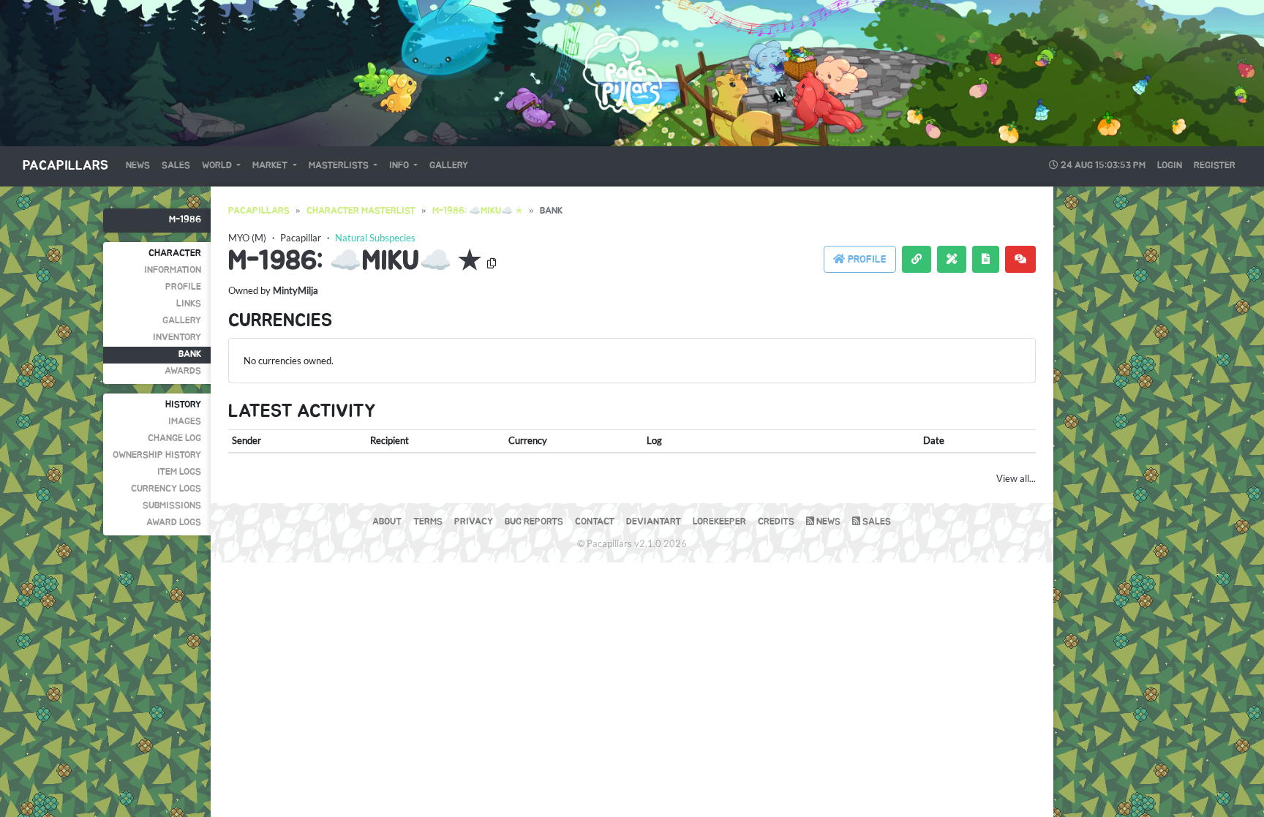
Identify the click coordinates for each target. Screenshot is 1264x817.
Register (1214, 165)
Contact (594, 522)
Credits (776, 522)
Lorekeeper (719, 522)
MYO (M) (247, 238)
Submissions (172, 506)
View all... (1016, 478)
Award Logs (173, 522)
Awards (183, 371)
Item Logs (179, 472)
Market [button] (271, 165)
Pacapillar (300, 238)
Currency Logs (166, 489)
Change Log (174, 438)
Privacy (473, 522)
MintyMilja (295, 290)
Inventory (177, 337)
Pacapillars (65, 166)
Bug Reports (534, 522)
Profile (183, 287)
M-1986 (185, 220)
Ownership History (157, 455)
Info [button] (400, 165)
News (138, 165)
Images (184, 421)
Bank (189, 354)
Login (1169, 165)
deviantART (653, 522)
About (387, 522)
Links (188, 304)
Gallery (448, 165)
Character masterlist (360, 211)
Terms (428, 522)
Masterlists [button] (340, 165)
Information (172, 270)
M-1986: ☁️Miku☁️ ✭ (477, 211)
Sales (176, 165)
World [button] (218, 165)
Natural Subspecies (375, 238)
